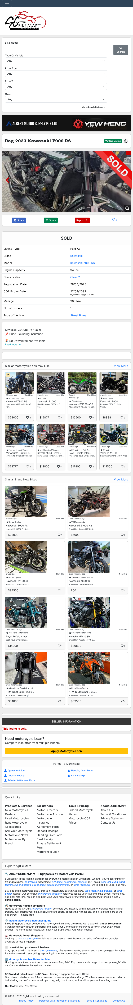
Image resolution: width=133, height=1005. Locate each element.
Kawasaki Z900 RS (82, 263)
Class (8, 94)
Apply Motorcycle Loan (66, 751)
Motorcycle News (16, 835)
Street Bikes (78, 315)
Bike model (11, 42)
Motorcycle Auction (50, 814)
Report (80, 220)
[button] (94, 107)
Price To (9, 81)
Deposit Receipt (16, 775)
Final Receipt (78, 775)
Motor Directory (47, 810)
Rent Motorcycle (16, 822)
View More (121, 366)
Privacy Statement (112, 818)
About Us (106, 810)
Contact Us (107, 822)
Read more (11, 344)
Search (121, 51)
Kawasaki (76, 256)
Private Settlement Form (21, 780)
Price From (11, 68)
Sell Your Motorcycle (18, 831)
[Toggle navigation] (7, 3)
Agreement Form (16, 770)
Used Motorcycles (17, 818)
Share (20, 220)
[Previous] (7, 180)
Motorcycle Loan (48, 851)
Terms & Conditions (113, 814)
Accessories (13, 826)
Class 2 (75, 277)
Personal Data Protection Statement (59, 1000)
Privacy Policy (26, 1000)
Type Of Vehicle (14, 55)
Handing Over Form (81, 770)
